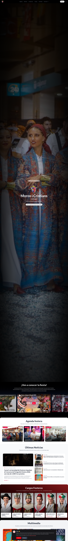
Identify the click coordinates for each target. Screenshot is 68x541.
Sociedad (40, 1)
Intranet (62, 1)
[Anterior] (1, 400)
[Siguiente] (67, 400)
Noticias (25, 1)
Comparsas (31, 1)
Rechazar (24, 537)
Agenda (21, 1)
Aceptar (18, 537)
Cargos (36, 1)
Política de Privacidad (32, 535)
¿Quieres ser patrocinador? (34, 180)
